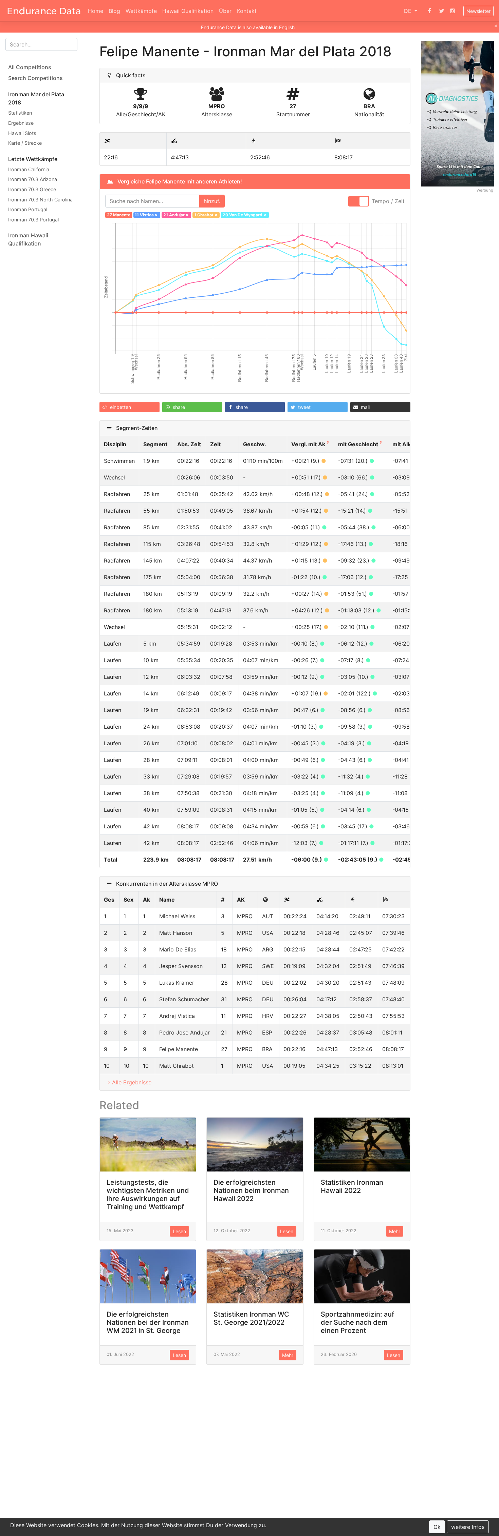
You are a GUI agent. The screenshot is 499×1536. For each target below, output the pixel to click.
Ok (437, 1526)
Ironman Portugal (27, 209)
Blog (114, 10)
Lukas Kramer (176, 982)
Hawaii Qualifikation (188, 10)
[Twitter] (441, 11)
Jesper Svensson (181, 966)
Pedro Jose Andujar (184, 1032)
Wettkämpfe (141, 10)
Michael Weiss (177, 916)
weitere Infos (467, 1526)
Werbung (485, 190)
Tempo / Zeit (388, 201)
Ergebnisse (21, 123)
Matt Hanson (175, 932)
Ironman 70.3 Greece (32, 189)
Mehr (394, 1231)
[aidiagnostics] (457, 113)
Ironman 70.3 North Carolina (40, 199)
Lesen (179, 1231)
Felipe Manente (178, 1049)
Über (225, 10)
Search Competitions (35, 78)
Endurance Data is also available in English (248, 27)
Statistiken (20, 113)
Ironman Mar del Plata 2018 (36, 98)
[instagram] (452, 11)
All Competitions (29, 67)
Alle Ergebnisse (131, 1082)
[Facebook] (429, 11)
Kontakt (247, 10)
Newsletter (478, 11)
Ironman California (28, 169)
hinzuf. (212, 201)
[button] (129, 407)
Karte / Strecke (25, 143)
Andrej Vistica (177, 1015)
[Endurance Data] (43, 11)
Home (95, 10)
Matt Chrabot (176, 1065)
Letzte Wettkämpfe (32, 158)
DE (408, 10)
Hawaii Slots (22, 133)
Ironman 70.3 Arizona (32, 179)
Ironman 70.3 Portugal (33, 219)
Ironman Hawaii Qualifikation (28, 239)
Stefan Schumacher (184, 999)
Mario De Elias (177, 949)
